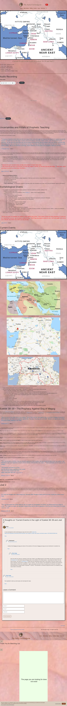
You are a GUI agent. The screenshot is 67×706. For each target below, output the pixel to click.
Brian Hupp (14, 553)
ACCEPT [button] (63, 703)
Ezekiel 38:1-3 (4, 423)
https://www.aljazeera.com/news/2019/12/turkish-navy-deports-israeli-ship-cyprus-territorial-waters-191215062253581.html (31, 533)
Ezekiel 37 (28, 192)
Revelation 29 (14, 560)
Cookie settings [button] (58, 703)
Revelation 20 (25, 561)
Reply (9, 548)
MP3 (18, 82)
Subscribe (43, 8)
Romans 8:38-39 (5, 511)
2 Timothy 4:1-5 (5, 148)
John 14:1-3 (4, 223)
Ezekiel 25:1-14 (29, 412)
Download (22, 82)
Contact (35, 8)
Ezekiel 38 (34, 532)
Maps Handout (2, 118)
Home (21, 8)
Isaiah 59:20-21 (19, 472)
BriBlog (31, 8)
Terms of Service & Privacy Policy (17, 629)
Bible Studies (26, 8)
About (39, 8)
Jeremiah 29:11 (5, 499)
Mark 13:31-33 (5, 171)
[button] (46, 8)
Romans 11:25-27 (5, 475)
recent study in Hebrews (9, 411)
